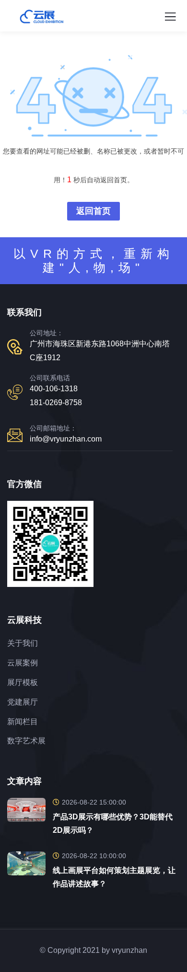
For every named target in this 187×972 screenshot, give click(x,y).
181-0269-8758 (56, 402)
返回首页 (93, 211)
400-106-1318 (54, 389)
